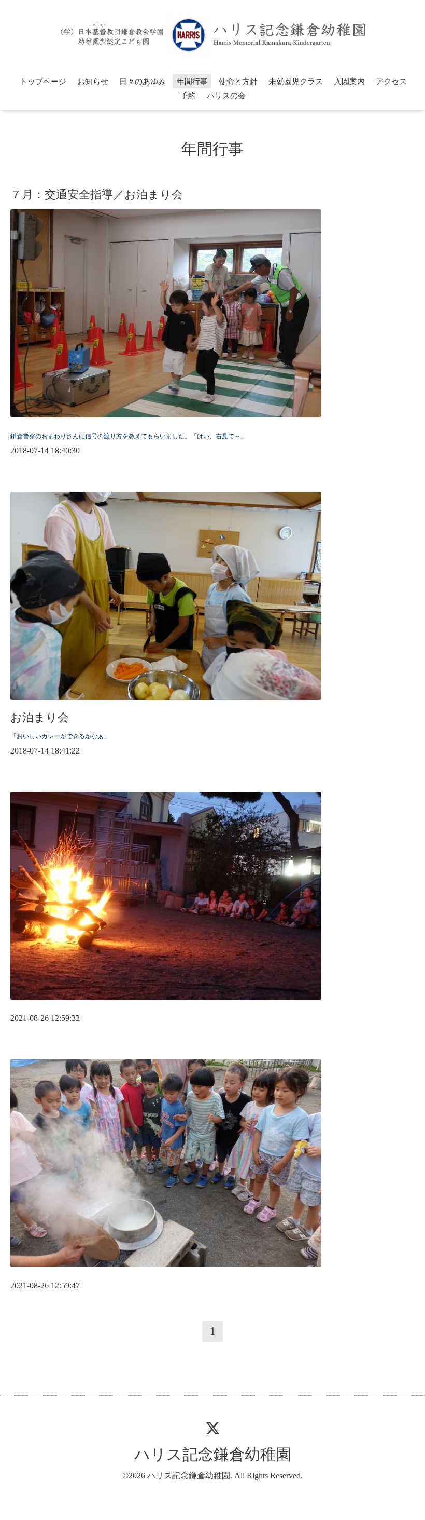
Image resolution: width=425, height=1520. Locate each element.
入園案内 (349, 81)
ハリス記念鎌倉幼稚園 (212, 1454)
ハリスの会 (226, 95)
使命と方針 (238, 81)
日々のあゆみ (142, 81)
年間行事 (192, 81)
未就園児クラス (295, 81)
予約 (188, 95)
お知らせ (92, 81)
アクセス (391, 81)
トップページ (43, 81)
